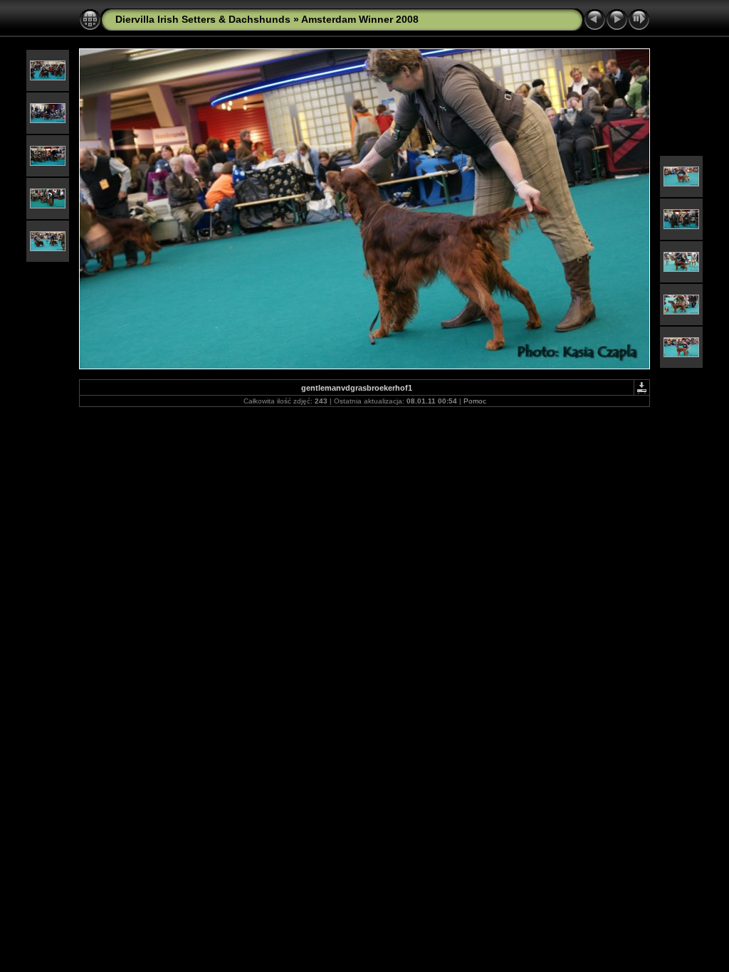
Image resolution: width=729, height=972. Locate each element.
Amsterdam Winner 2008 (360, 19)
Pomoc (474, 401)
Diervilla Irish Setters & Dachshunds (202, 19)
